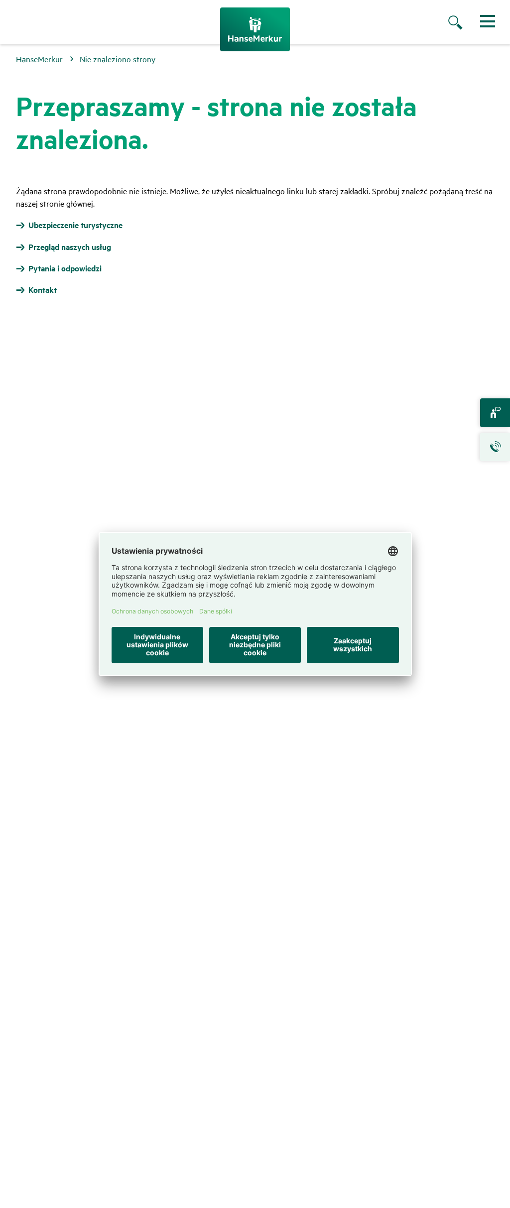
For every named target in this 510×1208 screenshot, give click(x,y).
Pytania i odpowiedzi (65, 268)
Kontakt (495, 412)
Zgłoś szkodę (495, 447)
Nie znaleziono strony (117, 58)
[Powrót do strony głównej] (255, 29)
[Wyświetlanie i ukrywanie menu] (487, 21)
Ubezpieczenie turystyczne (75, 225)
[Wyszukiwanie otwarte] (465, 23)
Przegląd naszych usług (69, 246)
